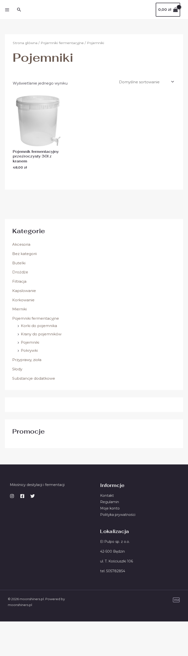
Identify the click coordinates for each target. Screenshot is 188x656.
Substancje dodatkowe (33, 378)
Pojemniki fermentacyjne (35, 318)
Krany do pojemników (41, 334)
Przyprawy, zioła (26, 359)
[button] (19, 10)
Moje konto (110, 508)
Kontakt (107, 495)
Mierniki (19, 309)
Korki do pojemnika (39, 325)
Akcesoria (21, 244)
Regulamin (109, 502)
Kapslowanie (24, 290)
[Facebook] (22, 496)
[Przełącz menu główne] (7, 10)
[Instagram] (12, 496)
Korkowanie (23, 300)
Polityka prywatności (117, 514)
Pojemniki (30, 342)
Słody (17, 369)
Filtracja (19, 281)
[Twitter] (32, 496)
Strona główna (25, 43)
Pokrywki (29, 350)
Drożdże (20, 272)
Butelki (18, 263)
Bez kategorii (24, 253)
